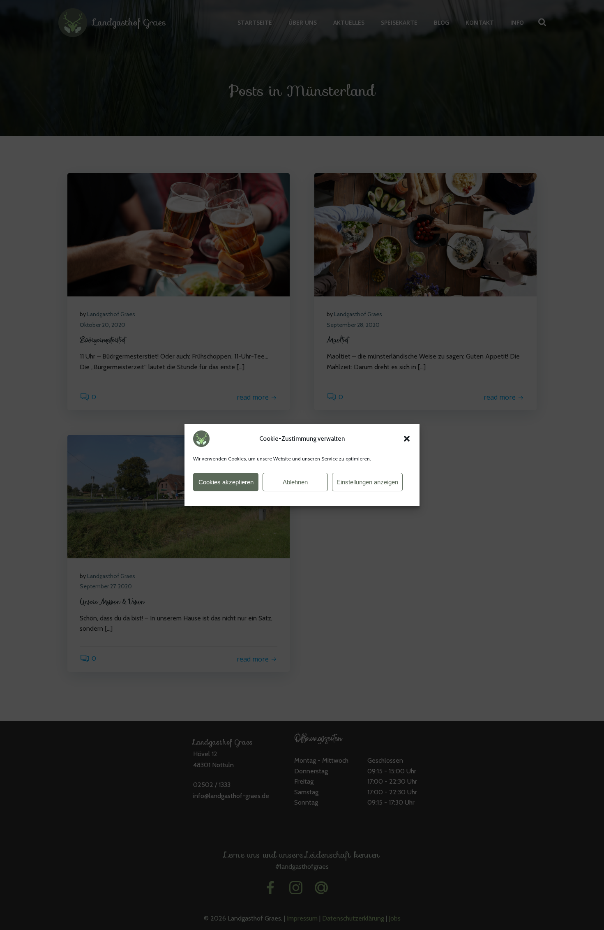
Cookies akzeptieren (226, 482)
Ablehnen (295, 482)
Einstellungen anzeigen (367, 482)
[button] (407, 439)
